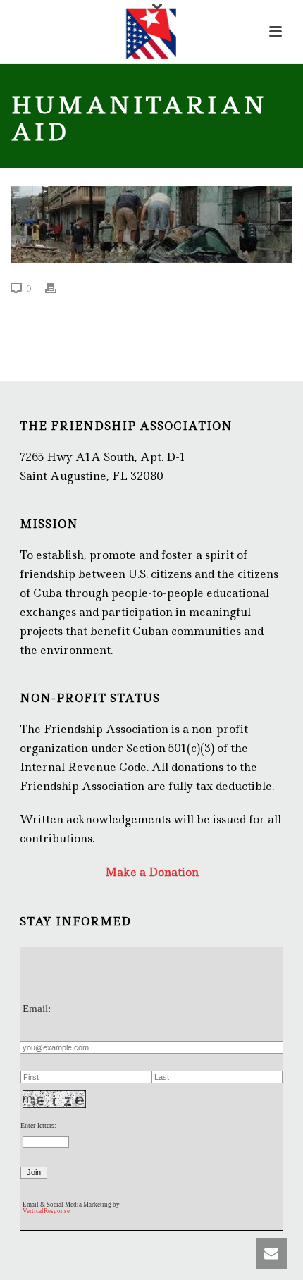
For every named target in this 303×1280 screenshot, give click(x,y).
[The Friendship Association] (151, 31)
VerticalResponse (46, 1210)
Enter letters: (38, 1125)
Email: (37, 1008)
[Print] (57, 287)
